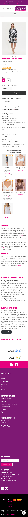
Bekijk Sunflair (6, 332)
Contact (22, 4)
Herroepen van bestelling (9, 404)
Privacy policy (5, 407)
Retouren (4, 401)
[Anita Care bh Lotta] (20, 185)
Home (2, 16)
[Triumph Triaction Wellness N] (20, 160)
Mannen (3, 387)
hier (5, 300)
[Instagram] (11, 364)
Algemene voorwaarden (8, 412)
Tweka (3, 248)
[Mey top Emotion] (7, 208)
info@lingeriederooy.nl (9, 481)
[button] (7, 101)
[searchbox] (7, 8)
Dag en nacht (5, 381)
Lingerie (3, 376)
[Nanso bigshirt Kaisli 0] (14, 38)
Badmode (4, 384)
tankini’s (18, 265)
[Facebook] (16, 364)
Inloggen (6, 4)
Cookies (3, 409)
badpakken (4, 232)
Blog (18, 4)
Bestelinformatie (6, 399)
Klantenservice (12, 4)
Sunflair (21, 235)
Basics (3, 378)
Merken (3, 389)
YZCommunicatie (10, 514)
